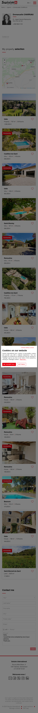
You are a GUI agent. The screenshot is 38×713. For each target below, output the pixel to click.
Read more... (23, 359)
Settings (21, 364)
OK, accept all (9, 364)
